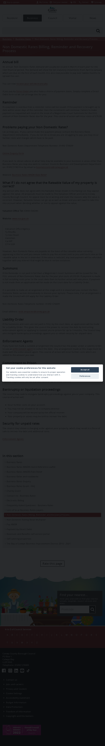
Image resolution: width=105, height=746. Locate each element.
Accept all (85, 370)
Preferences (85, 376)
